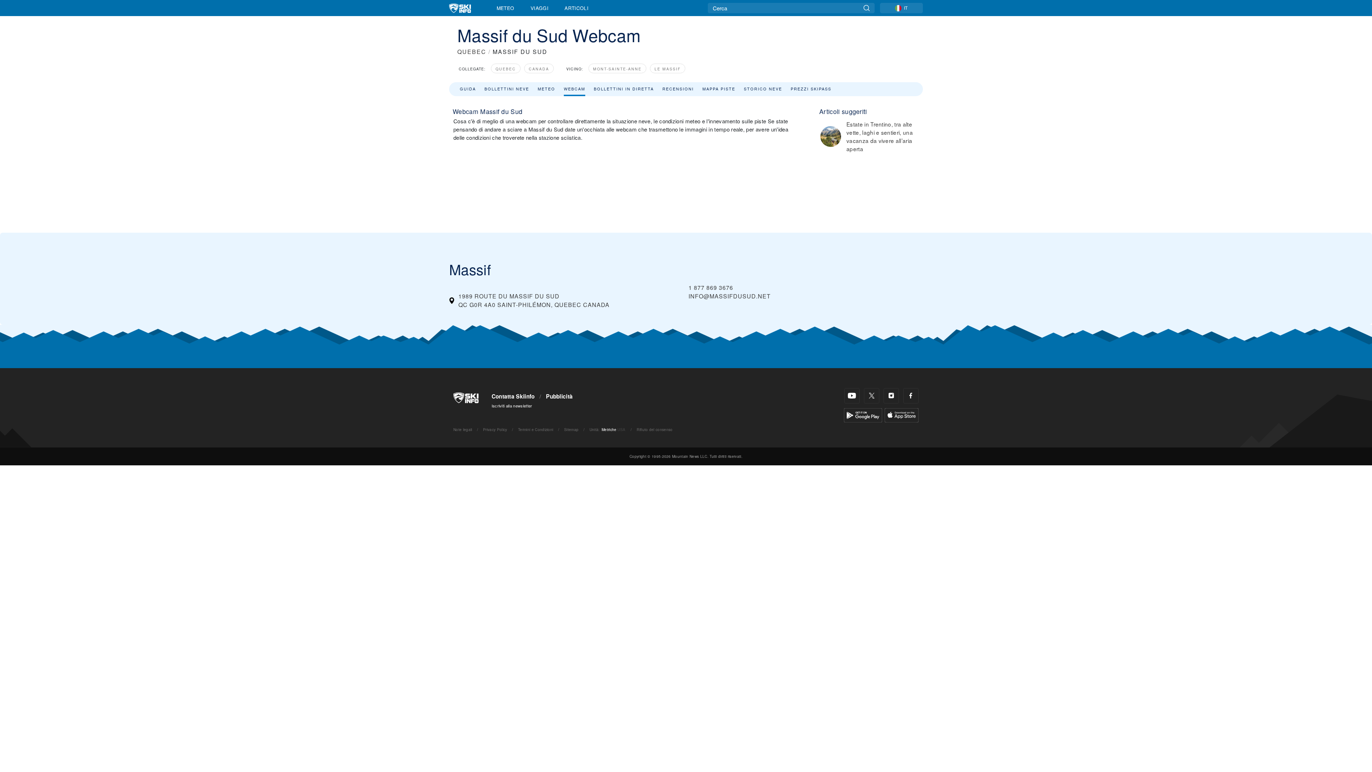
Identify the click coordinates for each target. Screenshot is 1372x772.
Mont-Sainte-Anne (617, 68)
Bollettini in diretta (624, 88)
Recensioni (678, 88)
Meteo (505, 7)
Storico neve (763, 88)
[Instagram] (891, 396)
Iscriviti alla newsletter (512, 406)
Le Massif (668, 68)
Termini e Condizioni (535, 429)
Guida (468, 88)
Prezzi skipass (811, 88)
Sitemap (571, 429)
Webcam (574, 88)
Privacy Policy (495, 429)
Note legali (462, 429)
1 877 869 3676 (711, 287)
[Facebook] (911, 396)
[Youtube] (852, 396)
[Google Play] (863, 414)
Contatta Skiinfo (513, 396)
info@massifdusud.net (730, 296)
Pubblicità (559, 396)
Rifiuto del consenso (654, 429)
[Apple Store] (902, 414)
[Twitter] (871, 396)
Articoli (576, 7)
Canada (539, 68)
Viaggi (539, 7)
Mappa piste (718, 88)
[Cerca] (867, 8)
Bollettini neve (506, 88)
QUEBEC (471, 52)
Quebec (506, 68)
